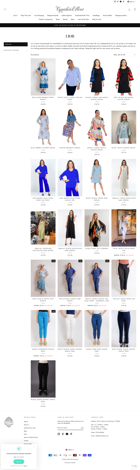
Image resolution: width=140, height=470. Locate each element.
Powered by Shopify (70, 463)
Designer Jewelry (120, 15)
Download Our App (29, 428)
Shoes (58, 19)
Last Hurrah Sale (83, 19)
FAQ (25, 434)
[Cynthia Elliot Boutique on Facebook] (63, 434)
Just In (15, 15)
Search (26, 422)
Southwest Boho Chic (82, 15)
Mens (72, 19)
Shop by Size (96, 19)
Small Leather (107, 15)
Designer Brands (52, 15)
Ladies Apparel (67, 15)
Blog (25, 431)
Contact (26, 441)
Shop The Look (26, 15)
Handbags (96, 15)
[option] (70, 25)
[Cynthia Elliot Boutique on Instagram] (59, 434)
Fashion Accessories (45, 19)
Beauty (65, 19)
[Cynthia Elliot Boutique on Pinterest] (71, 434)
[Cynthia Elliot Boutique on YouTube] (67, 434)
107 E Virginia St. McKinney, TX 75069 (108, 421)
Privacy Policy (28, 444)
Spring (8, 44)
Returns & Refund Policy (31, 437)
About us (26, 425)
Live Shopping (39, 15)
